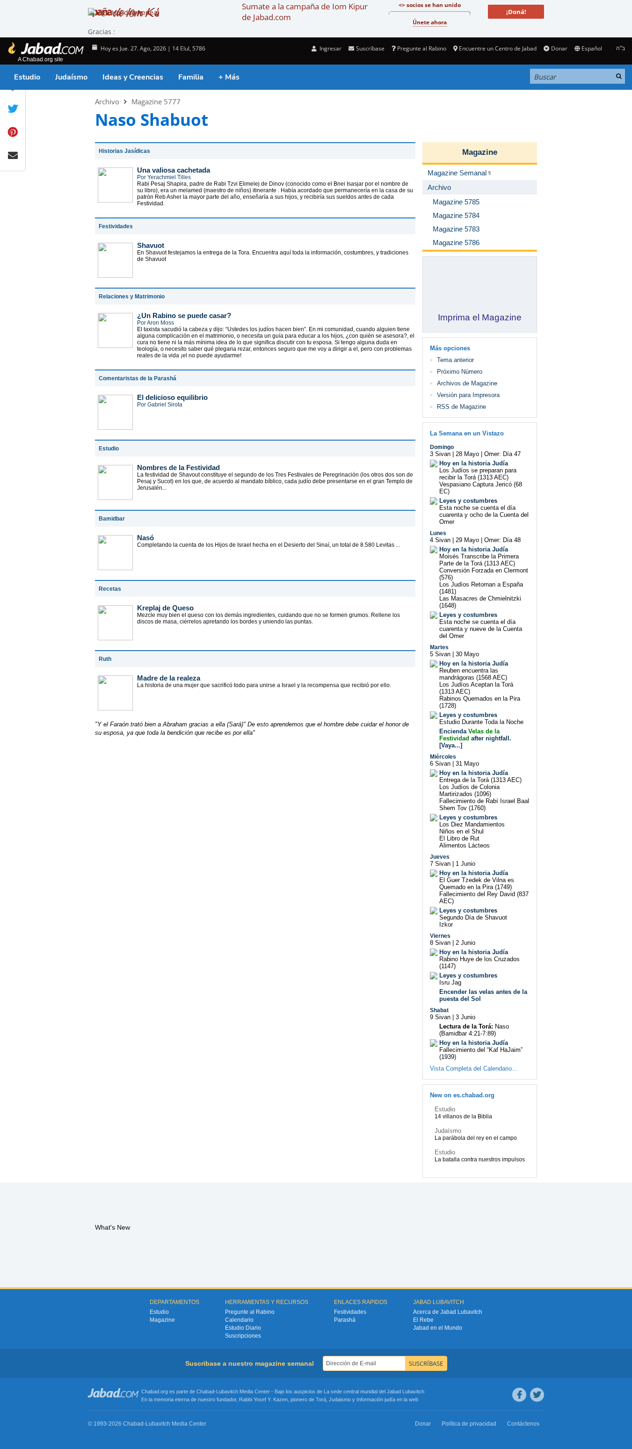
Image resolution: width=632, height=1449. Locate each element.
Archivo (107, 101)
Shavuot (150, 245)
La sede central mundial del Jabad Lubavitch (374, 1391)
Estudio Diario (243, 1328)
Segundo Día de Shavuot (473, 917)
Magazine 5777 (156, 101)
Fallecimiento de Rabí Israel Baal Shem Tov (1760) (484, 804)
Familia (190, 77)
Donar (559, 48)
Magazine (479, 152)
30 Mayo (467, 654)
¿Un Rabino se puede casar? (184, 315)
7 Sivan (440, 863)
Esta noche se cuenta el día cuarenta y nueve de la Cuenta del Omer (480, 628)
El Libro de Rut (459, 838)
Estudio (27, 77)
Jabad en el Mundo (437, 1328)
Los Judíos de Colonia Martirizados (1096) (469, 790)
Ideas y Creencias (132, 77)
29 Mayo (467, 539)
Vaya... (450, 745)
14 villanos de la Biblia (463, 1116)
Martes (439, 647)
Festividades (350, 1312)
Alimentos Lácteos (464, 845)
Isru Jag (450, 982)
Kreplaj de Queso (165, 608)
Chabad (205, 1391)
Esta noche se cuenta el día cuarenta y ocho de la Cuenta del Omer (484, 514)
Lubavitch (227, 1391)
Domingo (442, 447)
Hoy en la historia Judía (473, 463)
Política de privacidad (469, 1423)
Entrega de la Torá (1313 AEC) (480, 779)
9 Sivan (440, 1017)
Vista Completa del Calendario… (474, 1068)
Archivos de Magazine (467, 383)
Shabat (439, 1010)
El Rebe (423, 1320)
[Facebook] (519, 1395)
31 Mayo (467, 763)
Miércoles (443, 756)
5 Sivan (440, 654)
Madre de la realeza (168, 678)
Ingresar (329, 48)
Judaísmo (71, 77)
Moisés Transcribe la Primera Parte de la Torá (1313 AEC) (479, 560)
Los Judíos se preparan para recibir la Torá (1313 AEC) (477, 474)
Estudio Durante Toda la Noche (481, 721)
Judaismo (340, 1399)
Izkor (446, 924)
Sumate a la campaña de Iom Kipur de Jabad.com (305, 11)
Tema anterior (455, 359)
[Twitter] (537, 1395)
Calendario (239, 1320)
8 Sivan (440, 942)
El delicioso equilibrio (172, 397)
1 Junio (465, 863)
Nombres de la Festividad (178, 467)
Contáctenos (523, 1423)
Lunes (438, 533)
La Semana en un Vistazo (467, 433)
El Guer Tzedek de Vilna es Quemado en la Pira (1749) (476, 884)
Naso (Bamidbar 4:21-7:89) (474, 1030)
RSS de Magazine (461, 406)
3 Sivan (440, 453)
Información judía (376, 1399)
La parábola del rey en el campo (476, 1138)
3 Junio (465, 1017)
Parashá (345, 1320)
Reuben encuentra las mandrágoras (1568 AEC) (473, 674)
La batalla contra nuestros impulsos (480, 1159)
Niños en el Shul (461, 831)
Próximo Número (459, 371)
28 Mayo (467, 453)
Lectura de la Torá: (466, 1026)
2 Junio (465, 942)
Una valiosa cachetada (173, 170)
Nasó (145, 538)
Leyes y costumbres (468, 500)
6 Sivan (440, 763)
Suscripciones (243, 1336)
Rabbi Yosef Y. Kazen (263, 1399)
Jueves (440, 857)
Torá (321, 1399)
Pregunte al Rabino (421, 48)
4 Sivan (440, 539)
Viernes (440, 936)
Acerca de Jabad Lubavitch (447, 1312)
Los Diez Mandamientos (472, 824)
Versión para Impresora (468, 394)
